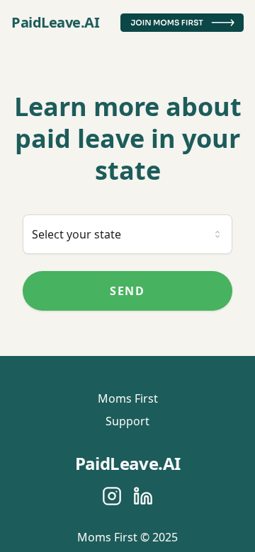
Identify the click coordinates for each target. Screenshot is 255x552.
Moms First (128, 398)
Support (127, 421)
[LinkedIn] (143, 496)
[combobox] (127, 234)
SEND (127, 291)
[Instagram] (112, 496)
